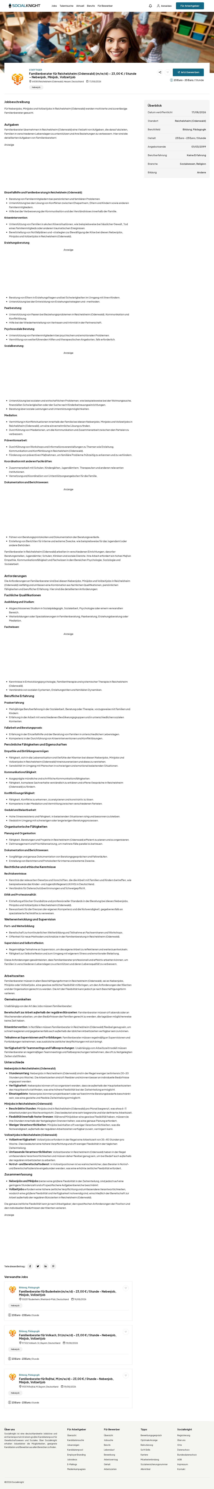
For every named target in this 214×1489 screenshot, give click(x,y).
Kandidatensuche (75, 1440)
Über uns (181, 1440)
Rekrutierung (147, 1445)
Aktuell (80, 5)
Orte (179, 1445)
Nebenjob (36, 87)
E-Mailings (72, 1464)
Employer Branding (76, 1454)
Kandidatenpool (75, 1449)
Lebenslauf (109, 1449)
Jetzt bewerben (190, 72)
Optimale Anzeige (149, 1440)
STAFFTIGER (35, 69)
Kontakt (181, 1469)
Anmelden (166, 6)
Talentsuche (66, 5)
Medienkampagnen (76, 1469)
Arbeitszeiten (110, 1469)
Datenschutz (183, 1449)
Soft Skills (145, 1449)
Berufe (91, 5)
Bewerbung (109, 1454)
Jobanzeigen (73, 1445)
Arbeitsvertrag (111, 1459)
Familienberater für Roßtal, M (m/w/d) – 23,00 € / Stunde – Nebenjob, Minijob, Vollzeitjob (66, 1380)
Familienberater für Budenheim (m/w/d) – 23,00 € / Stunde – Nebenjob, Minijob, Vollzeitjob (67, 1293)
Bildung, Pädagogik (29, 1287)
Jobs (54, 5)
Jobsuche (108, 1440)
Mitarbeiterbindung (150, 1459)
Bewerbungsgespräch (151, 1435)
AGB (179, 1459)
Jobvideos (72, 1459)
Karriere (144, 1454)
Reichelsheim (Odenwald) (190, 120)
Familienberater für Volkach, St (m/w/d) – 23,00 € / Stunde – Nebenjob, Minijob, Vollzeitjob (67, 1336)
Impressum (182, 1464)
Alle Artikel (145, 1469)
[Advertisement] (68, 167)
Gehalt (107, 1464)
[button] (150, 6)
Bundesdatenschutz (187, 1454)
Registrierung (183, 1435)
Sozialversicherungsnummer (154, 1464)
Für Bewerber (105, 5)
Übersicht (71, 1435)
